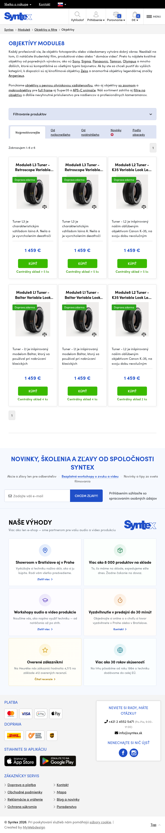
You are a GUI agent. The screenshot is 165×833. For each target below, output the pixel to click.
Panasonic (100, 61)
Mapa (61, 791)
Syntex (9, 29)
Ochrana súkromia (22, 806)
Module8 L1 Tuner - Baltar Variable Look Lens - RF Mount (82, 295)
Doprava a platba (22, 784)
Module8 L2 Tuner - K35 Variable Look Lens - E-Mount (132, 167)
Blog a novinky (68, 799)
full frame (45, 90)
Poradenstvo (66, 806)
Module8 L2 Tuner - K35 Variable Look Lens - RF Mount (132, 295)
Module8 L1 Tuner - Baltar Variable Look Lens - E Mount (33, 295)
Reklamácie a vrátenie (25, 799)
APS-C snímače (84, 90)
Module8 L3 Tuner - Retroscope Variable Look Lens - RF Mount (82, 167)
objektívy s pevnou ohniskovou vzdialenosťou (59, 85)
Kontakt (44, 4)
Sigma (86, 61)
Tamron (115, 61)
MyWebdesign (34, 827)
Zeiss (84, 70)
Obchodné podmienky (25, 791)
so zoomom (127, 85)
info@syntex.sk (130, 732)
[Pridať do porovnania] (44, 206)
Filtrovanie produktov (29, 113)
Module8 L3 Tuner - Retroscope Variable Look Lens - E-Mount (33, 167)
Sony (76, 61)
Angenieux (16, 75)
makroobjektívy (20, 90)
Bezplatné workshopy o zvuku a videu (90, 476)
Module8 (24, 29)
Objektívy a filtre (45, 29)
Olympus (129, 61)
